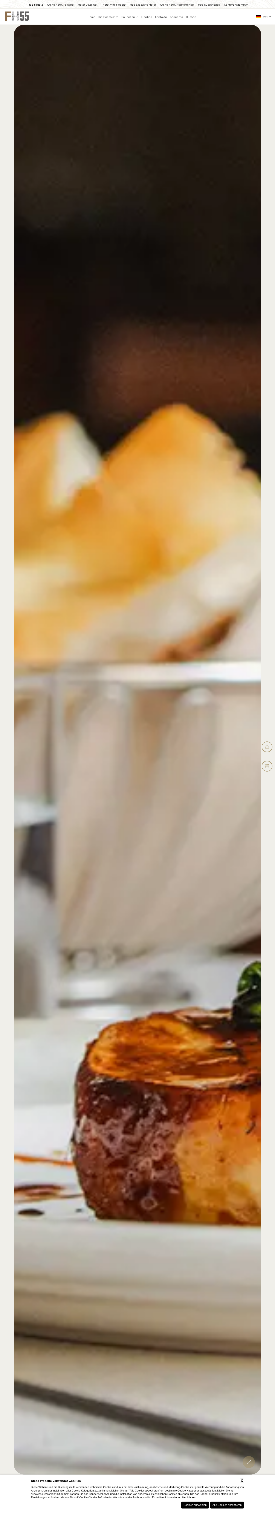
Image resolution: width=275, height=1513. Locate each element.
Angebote (176, 16)
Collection (128, 16)
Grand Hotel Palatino (60, 4)
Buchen (191, 16)
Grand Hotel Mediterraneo (177, 4)
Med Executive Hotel (143, 4)
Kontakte (161, 16)
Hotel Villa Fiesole (114, 4)
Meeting (146, 16)
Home (91, 16)
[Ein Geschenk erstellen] (267, 766)
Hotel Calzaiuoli (88, 4)
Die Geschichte (108, 16)
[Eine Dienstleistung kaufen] (267, 746)
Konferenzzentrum (236, 4)
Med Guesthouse (209, 4)
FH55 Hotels (35, 4)
